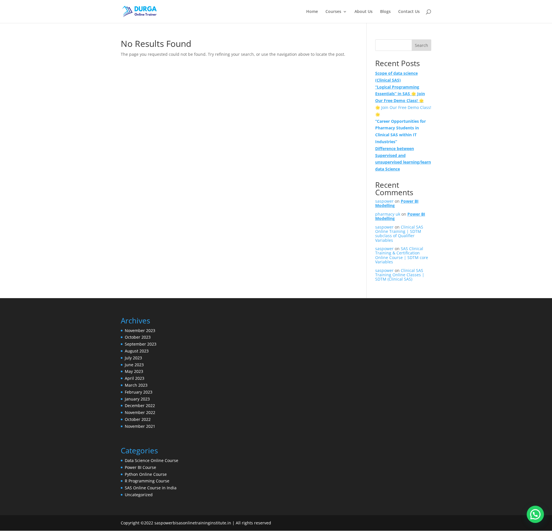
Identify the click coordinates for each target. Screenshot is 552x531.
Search (421, 45)
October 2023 (138, 337)
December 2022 (140, 405)
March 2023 (136, 385)
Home (312, 11)
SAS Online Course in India (151, 487)
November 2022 (140, 412)
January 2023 (137, 399)
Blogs (385, 11)
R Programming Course (147, 481)
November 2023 (140, 330)
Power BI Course (140, 467)
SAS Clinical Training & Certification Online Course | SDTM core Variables (401, 255)
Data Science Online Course (151, 460)
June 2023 (134, 364)
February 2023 (138, 392)
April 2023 (134, 378)
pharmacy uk (387, 214)
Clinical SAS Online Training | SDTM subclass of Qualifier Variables (399, 233)
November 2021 (140, 426)
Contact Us (409, 11)
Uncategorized (139, 494)
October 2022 (138, 419)
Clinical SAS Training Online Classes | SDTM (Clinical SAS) (399, 275)
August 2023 (137, 351)
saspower (384, 201)
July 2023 (133, 358)
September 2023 (140, 344)
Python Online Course (146, 474)
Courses (333, 11)
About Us (363, 11)
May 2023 (134, 371)
